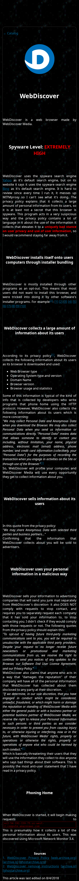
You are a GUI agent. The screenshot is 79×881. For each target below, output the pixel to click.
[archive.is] (10, 862)
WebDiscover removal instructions (33, 866)
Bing (6, 189)
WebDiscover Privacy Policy (28, 858)
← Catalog (10, 33)
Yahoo (7, 180)
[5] (74, 302)
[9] (18, 306)
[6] (4, 306)
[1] (56, 302)
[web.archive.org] (63, 858)
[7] (9, 306)
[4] (70, 302)
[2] (51, 300)
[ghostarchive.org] (32, 862)
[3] (65, 302)
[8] (13, 306)
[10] (23, 306)
